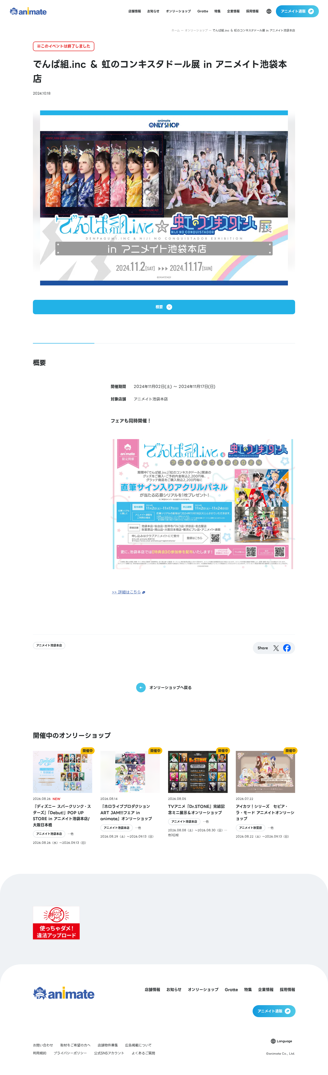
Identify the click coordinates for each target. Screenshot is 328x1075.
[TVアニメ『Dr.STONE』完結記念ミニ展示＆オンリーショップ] (198, 798)
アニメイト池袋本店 (49, 645)
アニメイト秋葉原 (250, 828)
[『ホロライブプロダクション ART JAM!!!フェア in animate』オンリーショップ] (130, 798)
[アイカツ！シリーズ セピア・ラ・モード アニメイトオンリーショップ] (265, 798)
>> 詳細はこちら (126, 592)
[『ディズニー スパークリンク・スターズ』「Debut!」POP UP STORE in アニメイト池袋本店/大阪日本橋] (62, 798)
